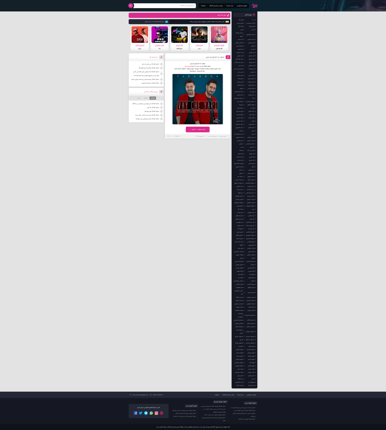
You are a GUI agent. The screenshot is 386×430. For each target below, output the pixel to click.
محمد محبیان (251, 310)
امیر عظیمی (251, 66)
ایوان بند (252, 92)
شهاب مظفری (251, 203)
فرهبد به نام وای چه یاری (215, 57)
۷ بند (253, 20)
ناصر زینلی (240, 376)
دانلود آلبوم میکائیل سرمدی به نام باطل (184, 416)
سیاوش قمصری (250, 183)
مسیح (241, 340)
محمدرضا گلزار (251, 320)
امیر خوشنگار (239, 59)
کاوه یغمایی (251, 268)
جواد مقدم (251, 118)
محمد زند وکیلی (239, 304)
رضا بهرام (252, 154)
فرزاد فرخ (240, 248)
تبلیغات (203, 6)
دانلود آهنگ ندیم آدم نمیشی (150, 83)
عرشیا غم (240, 209)
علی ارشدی (240, 212)
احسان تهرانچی (250, 35)
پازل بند (252, 108)
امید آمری (240, 49)
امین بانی (240, 72)
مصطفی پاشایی (250, 343)
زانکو (253, 167)
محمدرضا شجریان (250, 315)
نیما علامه (240, 379)
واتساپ (151, 413)
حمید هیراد (240, 141)
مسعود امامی (239, 327)
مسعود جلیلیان (250, 332)
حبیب (253, 134)
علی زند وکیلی (239, 219)
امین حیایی (240, 75)
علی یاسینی (251, 229)
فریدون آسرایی (250, 261)
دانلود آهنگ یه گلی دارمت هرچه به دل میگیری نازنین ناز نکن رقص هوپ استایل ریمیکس (244, 413)
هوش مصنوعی (242, 6)
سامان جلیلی (251, 173)
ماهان (253, 281)
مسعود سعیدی (250, 337)
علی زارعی (252, 219)
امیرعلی (252, 72)
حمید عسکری (251, 141)
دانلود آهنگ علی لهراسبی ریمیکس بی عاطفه (145, 104)
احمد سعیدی (251, 39)
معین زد (240, 346)
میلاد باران (240, 369)
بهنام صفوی (251, 105)
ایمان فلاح (240, 85)
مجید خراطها (251, 287)
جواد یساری (240, 118)
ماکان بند (240, 278)
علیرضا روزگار (239, 235)
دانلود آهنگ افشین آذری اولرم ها (149, 68)
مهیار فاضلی (251, 366)
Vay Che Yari (222, 15)
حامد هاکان (251, 128)
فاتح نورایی (251, 245)
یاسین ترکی (251, 385)
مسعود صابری (239, 337)
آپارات (161, 413)
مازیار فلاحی (251, 278)
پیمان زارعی (240, 115)
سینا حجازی (240, 186)
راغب (241, 147)
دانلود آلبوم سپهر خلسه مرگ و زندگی (186, 413)
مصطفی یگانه (239, 343)
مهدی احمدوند (251, 350)
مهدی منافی (239, 356)
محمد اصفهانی (250, 304)
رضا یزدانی (240, 160)
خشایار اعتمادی (250, 144)
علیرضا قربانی (251, 242)
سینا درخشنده (251, 190)
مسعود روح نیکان (239, 331)
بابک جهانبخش (238, 92)
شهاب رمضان (239, 199)
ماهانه (146, 98)
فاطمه (241, 245)
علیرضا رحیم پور (250, 235)
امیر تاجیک (252, 59)
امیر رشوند (252, 62)
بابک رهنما (251, 95)
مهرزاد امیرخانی (238, 363)
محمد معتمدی (239, 310)
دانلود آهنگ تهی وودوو (152, 111)
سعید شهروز (251, 177)
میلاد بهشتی (251, 372)
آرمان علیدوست (250, 23)
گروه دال (240, 274)
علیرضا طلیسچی (250, 239)
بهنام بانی (240, 102)
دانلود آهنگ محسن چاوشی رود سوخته (147, 119)
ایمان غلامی (251, 85)
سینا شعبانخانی (250, 193)
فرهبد (253, 258)
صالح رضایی (239, 206)
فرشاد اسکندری (238, 252)
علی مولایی (240, 226)
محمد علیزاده (239, 307)
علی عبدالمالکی (250, 222)
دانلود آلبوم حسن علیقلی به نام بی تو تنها (184, 411)
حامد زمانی (252, 124)
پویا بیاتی (252, 115)
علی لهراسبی (239, 222)
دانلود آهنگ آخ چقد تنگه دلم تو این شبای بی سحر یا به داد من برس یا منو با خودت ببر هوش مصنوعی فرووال (213, 409)
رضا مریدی (252, 160)
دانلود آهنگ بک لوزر (153, 107)
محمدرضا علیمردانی (240, 315)
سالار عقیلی (251, 170)
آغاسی (253, 30)
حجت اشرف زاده (238, 134)
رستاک (241, 150)
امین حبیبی (251, 75)
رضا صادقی (240, 157)
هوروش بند (251, 382)
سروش (241, 173)
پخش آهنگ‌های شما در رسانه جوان (154, 22)
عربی (253, 209)
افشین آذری (239, 46)
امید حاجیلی (240, 53)
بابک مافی (240, 95)
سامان (241, 170)
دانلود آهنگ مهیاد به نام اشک (246, 419)
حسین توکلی (251, 137)
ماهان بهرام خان (238, 281)
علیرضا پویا (240, 232)
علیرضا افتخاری (250, 232)
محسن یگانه (239, 297)
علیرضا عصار (239, 239)
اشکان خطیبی (239, 43)
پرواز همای (251, 111)
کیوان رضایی (239, 268)
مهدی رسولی (251, 353)
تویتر (141, 413)
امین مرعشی (251, 82)
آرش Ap (241, 20)
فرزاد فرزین (251, 252)
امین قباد (240, 79)
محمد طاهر (251, 307)
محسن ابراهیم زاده (239, 292)
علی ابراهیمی (251, 212)
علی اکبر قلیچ (239, 216)
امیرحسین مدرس (238, 69)
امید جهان (252, 53)
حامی (253, 131)
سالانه (139, 98)
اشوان (253, 46)
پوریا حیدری (239, 111)
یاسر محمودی (239, 382)
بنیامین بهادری (250, 102)
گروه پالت (252, 274)
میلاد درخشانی (239, 372)
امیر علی (240, 66)
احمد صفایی (251, 43)
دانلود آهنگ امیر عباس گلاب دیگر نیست (147, 115)
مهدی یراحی (251, 359)
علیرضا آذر (240, 229)
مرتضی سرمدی (251, 327)
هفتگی (153, 98)
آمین (241, 30)
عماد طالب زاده (239, 242)
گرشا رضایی (251, 271)
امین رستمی (251, 79)
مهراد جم (252, 363)
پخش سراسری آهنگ (216, 6)
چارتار (253, 121)
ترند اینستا (229, 6)
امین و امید (240, 82)
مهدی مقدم (251, 356)
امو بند (253, 49)
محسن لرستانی (250, 301)
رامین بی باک (251, 150)
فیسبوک (135, 413)
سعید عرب (240, 177)
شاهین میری (251, 196)
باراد (253, 98)
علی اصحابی (251, 216)
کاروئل (253, 265)
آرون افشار (252, 26)
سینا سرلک (240, 190)
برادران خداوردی (238, 98)
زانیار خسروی (239, 167)
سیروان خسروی (238, 183)
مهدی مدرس (239, 353)
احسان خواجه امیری (239, 34)
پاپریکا (241, 105)
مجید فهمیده (239, 287)
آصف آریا (240, 26)
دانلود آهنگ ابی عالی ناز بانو (150, 64)
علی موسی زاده (250, 226)
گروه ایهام (240, 271)
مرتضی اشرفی (251, 323)
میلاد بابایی (251, 369)
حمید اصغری (239, 137)
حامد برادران (239, 121)
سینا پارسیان (251, 186)
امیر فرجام (252, 69)
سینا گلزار (240, 193)
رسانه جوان (254, 6)
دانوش (241, 144)
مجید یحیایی (251, 292)
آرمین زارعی (240, 23)
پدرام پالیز (240, 108)
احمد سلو (240, 39)
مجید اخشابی (251, 284)
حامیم (241, 131)
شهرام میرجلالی (250, 206)
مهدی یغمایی (239, 359)
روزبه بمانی (251, 163)
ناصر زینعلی (251, 376)
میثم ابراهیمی (239, 366)
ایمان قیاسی (251, 88)
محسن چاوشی (251, 297)
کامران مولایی (239, 265)
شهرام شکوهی (238, 203)
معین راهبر (251, 346)
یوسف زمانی (239, 385)
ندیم (253, 379)
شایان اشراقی (239, 196)
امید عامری (252, 56)
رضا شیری (252, 157)
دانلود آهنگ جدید (205, 66)
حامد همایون (239, 128)
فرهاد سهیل (239, 255)
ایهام (241, 88)
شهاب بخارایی (251, 199)
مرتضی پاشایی (239, 323)
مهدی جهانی (239, 350)
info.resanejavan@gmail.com (140, 395)
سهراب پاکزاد (251, 180)
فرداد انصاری (251, 248)
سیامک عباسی (239, 180)
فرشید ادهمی (251, 255)
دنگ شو (252, 147)
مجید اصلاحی (239, 284)
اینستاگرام (156, 413)
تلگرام (146, 413)
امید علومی (240, 56)
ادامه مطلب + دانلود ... (198, 129)
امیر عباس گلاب (239, 62)
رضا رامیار (240, 154)
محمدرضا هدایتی (238, 320)
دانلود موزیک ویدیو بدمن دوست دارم (215, 415)
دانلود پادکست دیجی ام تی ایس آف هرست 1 (243, 408)
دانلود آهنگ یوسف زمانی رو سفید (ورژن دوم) (145, 79)
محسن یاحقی (239, 301)
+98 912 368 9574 (158, 395)
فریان (241, 258)
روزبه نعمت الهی (238, 163)
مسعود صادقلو (250, 340)
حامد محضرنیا (239, 124)
